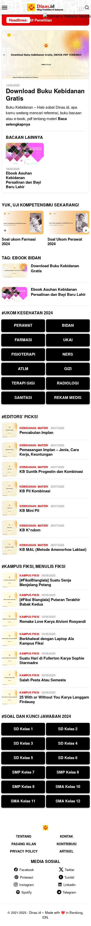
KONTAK (66, 836)
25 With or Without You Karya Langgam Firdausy (54, 699)
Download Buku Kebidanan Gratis (45, 94)
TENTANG (23, 836)
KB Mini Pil (29, 510)
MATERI (43, 428)
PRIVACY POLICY (24, 851)
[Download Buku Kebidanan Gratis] (45, 54)
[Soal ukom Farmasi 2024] (23, 222)
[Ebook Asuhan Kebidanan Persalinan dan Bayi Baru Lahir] (25, 153)
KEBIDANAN (27, 428)
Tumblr (69, 877)
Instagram (26, 884)
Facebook (26, 869)
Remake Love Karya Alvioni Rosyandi (52, 621)
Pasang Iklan (23, 843)
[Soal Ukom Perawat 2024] (68, 222)
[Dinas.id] (45, 6)
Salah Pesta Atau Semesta (42, 680)
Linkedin (69, 884)
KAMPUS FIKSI (29, 575)
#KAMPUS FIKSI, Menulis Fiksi (33, 566)
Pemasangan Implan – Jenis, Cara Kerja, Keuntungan (49, 451)
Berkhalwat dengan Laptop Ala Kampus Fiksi (46, 640)
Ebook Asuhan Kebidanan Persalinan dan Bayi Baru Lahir (23, 180)
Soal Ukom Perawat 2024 (65, 241)
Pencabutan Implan (36, 432)
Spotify (26, 892)
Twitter (69, 869)
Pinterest (26, 877)
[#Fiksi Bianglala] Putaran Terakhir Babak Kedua (49, 601)
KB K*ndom (29, 530)
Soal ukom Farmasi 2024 (19, 241)
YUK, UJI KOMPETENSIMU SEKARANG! (40, 205)
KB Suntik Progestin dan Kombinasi (51, 471)
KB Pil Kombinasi (34, 491)
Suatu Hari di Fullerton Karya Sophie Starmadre (51, 660)
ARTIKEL (66, 851)
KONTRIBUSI (67, 843)
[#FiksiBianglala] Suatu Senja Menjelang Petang (45, 582)
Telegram (69, 892)
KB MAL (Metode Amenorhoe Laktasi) (52, 549)
